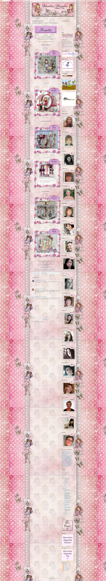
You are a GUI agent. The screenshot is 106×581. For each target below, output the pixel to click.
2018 (64, 470)
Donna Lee (63, 462)
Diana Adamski (68, 456)
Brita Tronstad (70, 459)
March (65, 512)
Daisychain (36, 296)
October (65, 480)
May (64, 487)
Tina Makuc (63, 454)
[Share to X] (44, 273)
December (65, 478)
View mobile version (46, 319)
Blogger (57, 578)
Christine (36, 280)
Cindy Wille (68, 465)
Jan (70, 451)
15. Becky (46, 227)
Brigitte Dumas (69, 458)
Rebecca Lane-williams (65, 452)
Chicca (65, 564)
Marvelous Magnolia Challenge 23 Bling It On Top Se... (67, 493)
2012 (64, 516)
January (65, 514)
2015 (64, 474)
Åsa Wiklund (67, 462)
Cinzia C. (65, 565)
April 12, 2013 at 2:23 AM (42, 296)
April (64, 488)
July (64, 484)
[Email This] (42, 273)
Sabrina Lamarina (66, 568)
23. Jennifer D (46, 83)
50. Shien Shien (46, 48)
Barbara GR (65, 459)
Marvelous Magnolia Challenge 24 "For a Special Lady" (68, 490)
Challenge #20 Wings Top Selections (67, 510)
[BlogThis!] (43, 273)
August (65, 483)
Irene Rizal (65, 463)
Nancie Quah (64, 453)
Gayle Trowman (68, 464)
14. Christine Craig (46, 157)
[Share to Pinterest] (46, 273)
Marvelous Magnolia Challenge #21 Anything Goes (67, 507)
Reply (36, 285)
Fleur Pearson (68, 453)
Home (46, 317)
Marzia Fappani (64, 465)
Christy (66, 458)
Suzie (63, 451)
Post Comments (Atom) (39, 321)
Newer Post (34, 317)
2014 (64, 475)
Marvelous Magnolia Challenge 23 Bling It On (67, 496)
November (65, 479)
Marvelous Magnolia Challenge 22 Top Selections (66, 498)
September (65, 482)
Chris (62, 459)
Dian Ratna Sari (70, 463)
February (65, 513)
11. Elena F (46, 123)
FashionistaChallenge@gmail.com (67, 45)
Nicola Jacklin (64, 464)
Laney (72, 453)
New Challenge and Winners (67, 500)
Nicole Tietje (68, 457)
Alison (70, 452)
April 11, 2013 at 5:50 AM (41, 280)
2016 (64, 473)
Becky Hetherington (67, 451)
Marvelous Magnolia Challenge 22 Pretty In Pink (67, 502)
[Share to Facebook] (45, 273)
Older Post (57, 317)
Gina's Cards (66, 567)
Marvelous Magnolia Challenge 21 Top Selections (66, 505)
